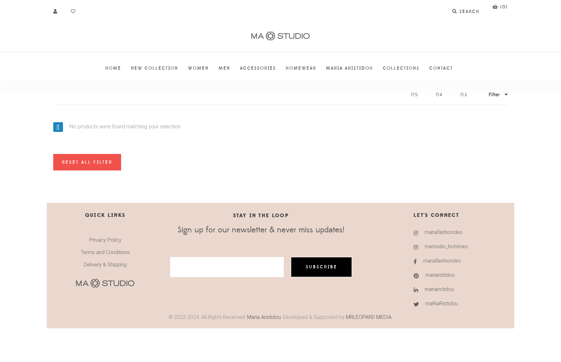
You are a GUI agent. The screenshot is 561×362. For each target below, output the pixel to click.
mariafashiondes (443, 232)
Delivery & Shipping (105, 265)
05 (414, 95)
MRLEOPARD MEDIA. (369, 317)
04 (439, 95)
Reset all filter (87, 162)
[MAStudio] (280, 36)
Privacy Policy (105, 240)
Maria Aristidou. (264, 317)
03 (464, 95)
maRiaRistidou (441, 303)
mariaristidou (440, 275)
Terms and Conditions (105, 252)
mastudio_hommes (446, 246)
